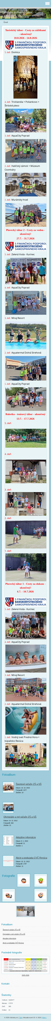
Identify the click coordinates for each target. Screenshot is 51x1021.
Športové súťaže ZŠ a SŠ (29, 784)
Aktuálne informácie (26, 837)
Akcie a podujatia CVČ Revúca (31, 858)
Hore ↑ (44, 1017)
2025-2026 (25, 975)
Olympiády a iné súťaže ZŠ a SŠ (20, 817)
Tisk (20, 1017)
